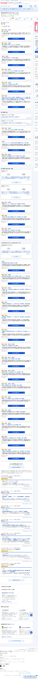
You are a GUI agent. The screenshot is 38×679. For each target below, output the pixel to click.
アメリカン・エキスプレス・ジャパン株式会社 (10, 549)
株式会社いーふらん (8, 627)
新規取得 (20, 2)
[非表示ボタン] (36, 675)
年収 (26, 18)
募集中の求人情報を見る (7, 601)
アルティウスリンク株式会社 (7, 477)
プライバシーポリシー (7, 675)
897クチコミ (12, 14)
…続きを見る (10, 615)
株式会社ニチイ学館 (5, 492)
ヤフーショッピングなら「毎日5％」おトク (24, 3)
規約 (20, 675)
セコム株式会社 (22, 610)
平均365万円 (17, 14)
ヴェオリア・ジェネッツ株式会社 (7, 564)
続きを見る (28, 179)
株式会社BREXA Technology (8, 592)
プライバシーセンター (14, 675)
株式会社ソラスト (4, 520)
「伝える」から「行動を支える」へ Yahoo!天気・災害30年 (9, 0)
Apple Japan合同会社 (25, 627)
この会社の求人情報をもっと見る (26, 503)
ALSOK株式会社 (5, 610)
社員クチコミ (18, 18)
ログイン (15, 3)
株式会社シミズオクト (5, 507)
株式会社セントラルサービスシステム (8, 534)
